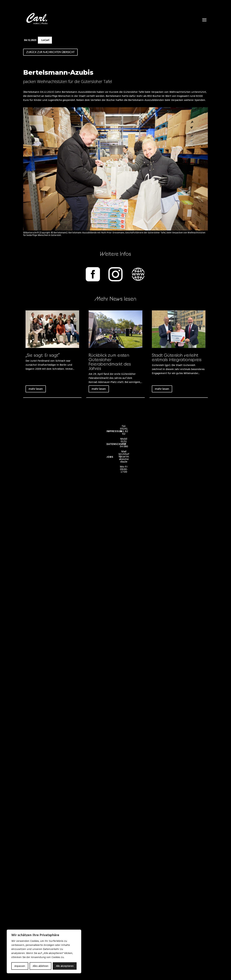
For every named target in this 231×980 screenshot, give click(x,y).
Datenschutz (116, 444)
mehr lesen (36, 389)
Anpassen (19, 965)
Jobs (110, 457)
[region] (44, 951)
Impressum (114, 431)
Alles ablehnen (40, 965)
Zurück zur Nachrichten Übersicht (50, 52)
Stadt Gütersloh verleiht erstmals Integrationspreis (176, 357)
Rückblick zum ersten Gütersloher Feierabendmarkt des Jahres (110, 361)
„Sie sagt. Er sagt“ (43, 355)
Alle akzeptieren (65, 965)
